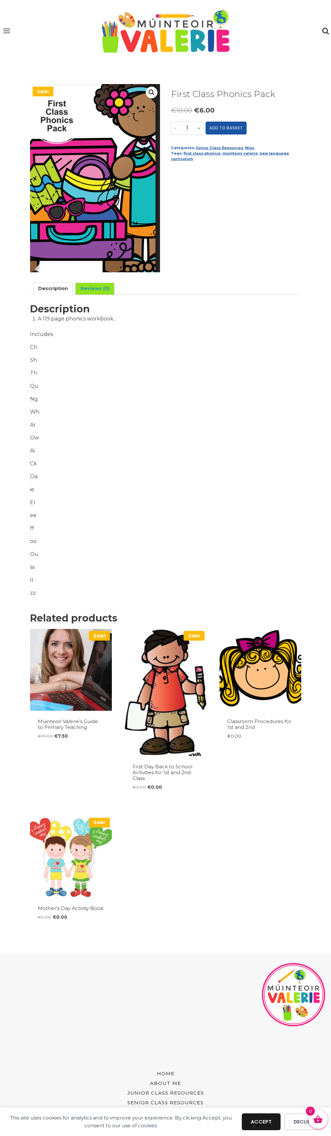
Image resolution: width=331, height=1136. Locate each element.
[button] (151, 92)
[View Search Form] (325, 31)
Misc (249, 148)
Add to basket (226, 128)
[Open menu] (7, 31)
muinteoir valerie (240, 153)
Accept (261, 1121)
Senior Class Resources (165, 1102)
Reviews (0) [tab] (95, 288)
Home (166, 1073)
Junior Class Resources (219, 148)
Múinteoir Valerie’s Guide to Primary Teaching (68, 724)
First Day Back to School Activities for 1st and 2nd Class (162, 772)
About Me (165, 1083)
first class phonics (202, 153)
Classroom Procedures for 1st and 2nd (259, 724)
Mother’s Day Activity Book (70, 908)
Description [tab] (53, 288)
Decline (304, 1121)
